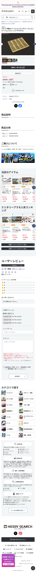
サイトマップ (18, 566)
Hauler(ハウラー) (14, 96)
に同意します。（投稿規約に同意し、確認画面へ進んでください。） (18, 368)
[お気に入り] (23, 11)
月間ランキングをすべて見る (18, 249)
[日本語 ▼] (19, 11)
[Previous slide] (1, 44)
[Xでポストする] (16, 105)
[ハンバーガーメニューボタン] (33, 11)
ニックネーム (7, 328)
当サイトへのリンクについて (26, 563)
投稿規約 (7, 367)
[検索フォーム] (29, 11)
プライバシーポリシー (26, 560)
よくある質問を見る (17, 510)
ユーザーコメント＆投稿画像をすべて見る (12, 265)
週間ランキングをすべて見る (18, 245)
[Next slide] (34, 44)
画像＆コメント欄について (18, 269)
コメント (6, 338)
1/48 (10, 99)
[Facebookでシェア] (20, 105)
